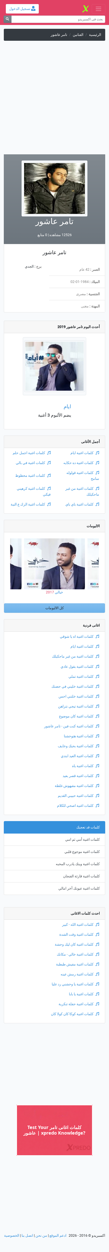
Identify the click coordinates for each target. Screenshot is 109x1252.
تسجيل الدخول (20, 9)
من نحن (41, 1235)
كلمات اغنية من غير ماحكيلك (73, 656)
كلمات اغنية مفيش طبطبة (75, 964)
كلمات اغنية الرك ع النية (28, 504)
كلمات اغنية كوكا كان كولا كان (72, 1014)
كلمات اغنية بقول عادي (77, 666)
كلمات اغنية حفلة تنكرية (76, 1004)
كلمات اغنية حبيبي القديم (76, 796)
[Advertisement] (54, 99)
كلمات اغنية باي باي (79, 504)
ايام (67, 406)
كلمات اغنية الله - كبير (78, 924)
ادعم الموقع (57, 1235)
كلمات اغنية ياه (83, 766)
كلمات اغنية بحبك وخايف (76, 746)
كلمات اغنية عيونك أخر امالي (79, 888)
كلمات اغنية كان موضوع (76, 716)
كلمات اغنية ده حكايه (78, 463)
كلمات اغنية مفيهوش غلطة (74, 786)
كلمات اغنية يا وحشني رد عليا (73, 984)
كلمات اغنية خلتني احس (76, 696)
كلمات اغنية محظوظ (30, 475)
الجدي (29, 266)
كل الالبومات (54, 608)
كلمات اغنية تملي (81, 676)
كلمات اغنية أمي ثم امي (82, 839)
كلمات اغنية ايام (82, 453)
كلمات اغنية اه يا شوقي (77, 636)
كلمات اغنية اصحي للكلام (75, 806)
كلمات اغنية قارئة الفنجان (81, 876)
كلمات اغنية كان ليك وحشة (74, 944)
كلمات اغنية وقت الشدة (76, 934)
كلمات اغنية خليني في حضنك (72, 686)
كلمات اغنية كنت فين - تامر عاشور (69, 726)
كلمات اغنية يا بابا (81, 994)
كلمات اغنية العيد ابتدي (77, 756)
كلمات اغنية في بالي (30, 463)
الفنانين (78, 35)
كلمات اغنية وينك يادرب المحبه (78, 864)
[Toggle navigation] (98, 8)
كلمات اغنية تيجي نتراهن (76, 706)
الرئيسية (95, 35)
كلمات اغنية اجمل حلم (29, 453)
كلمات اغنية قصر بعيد (78, 776)
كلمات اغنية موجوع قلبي (82, 852)
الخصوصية (11, 1235)
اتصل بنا (27, 1235)
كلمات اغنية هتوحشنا (79, 736)
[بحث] (7, 19)
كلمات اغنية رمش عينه (77, 974)
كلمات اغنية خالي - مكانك (75, 954)
